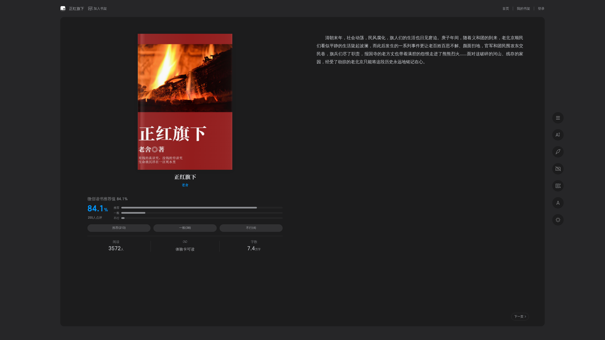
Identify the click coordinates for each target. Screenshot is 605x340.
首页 (505, 8)
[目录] (558, 117)
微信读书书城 (62, 8)
